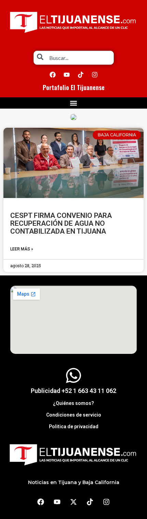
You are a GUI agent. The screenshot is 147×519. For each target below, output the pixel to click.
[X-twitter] (73, 502)
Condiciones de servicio (73, 415)
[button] (73, 103)
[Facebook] (52, 75)
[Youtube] (67, 75)
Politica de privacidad (73, 426)
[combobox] (74, 58)
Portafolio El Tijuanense (74, 87)
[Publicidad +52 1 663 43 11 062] (73, 375)
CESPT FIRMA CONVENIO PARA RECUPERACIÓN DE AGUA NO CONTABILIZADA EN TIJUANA (61, 223)
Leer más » (21, 249)
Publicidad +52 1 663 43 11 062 (73, 390)
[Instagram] (95, 75)
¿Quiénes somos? (73, 403)
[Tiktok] (81, 75)
